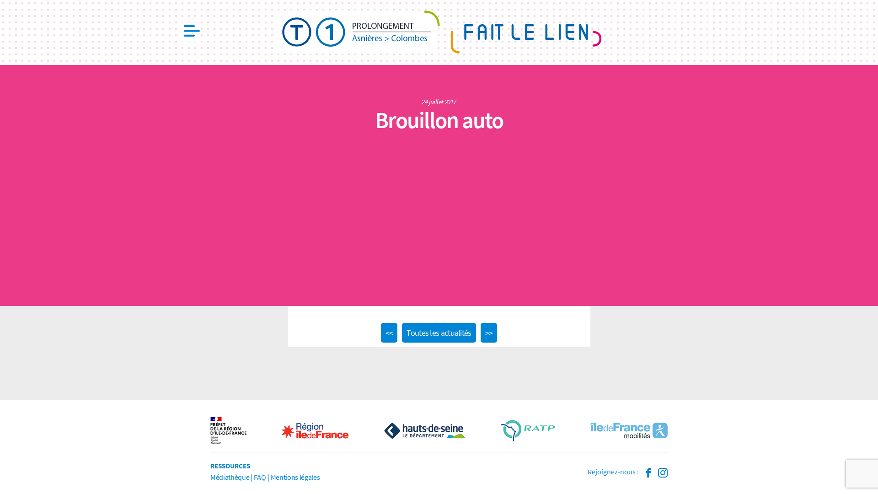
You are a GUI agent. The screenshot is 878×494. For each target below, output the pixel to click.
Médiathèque (229, 477)
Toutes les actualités (439, 333)
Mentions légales (295, 477)
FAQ (260, 477)
